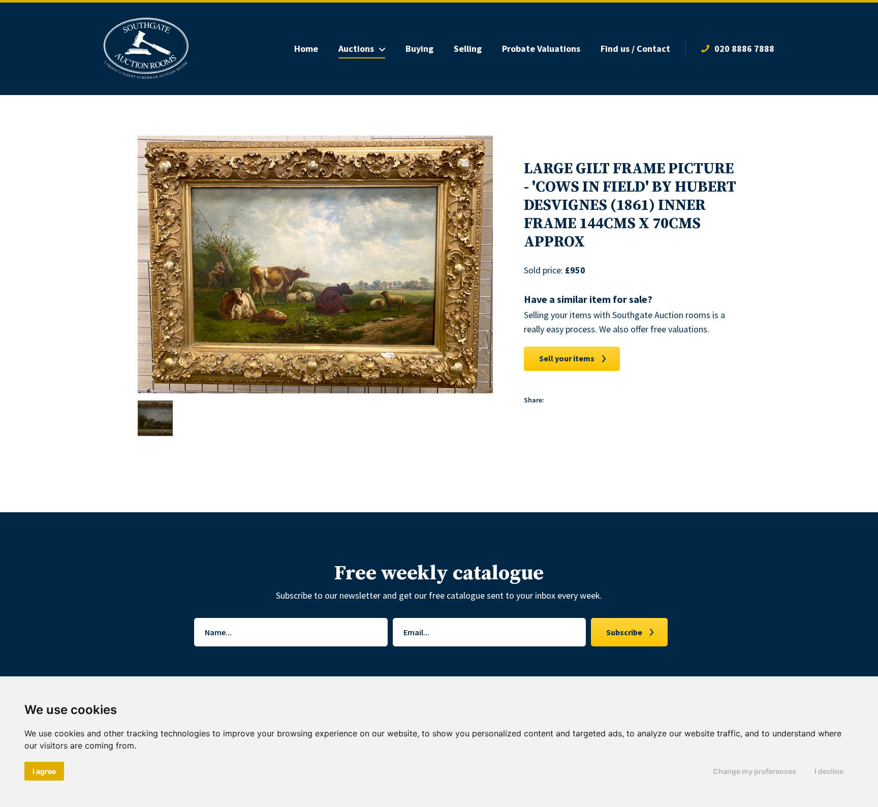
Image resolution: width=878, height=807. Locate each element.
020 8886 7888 (744, 48)
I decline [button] (828, 771)
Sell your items (566, 358)
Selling (468, 48)
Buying (419, 48)
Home (306, 48)
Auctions (356, 48)
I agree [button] (44, 771)
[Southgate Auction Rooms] (146, 49)
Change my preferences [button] (754, 771)
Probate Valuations (541, 48)
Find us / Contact (635, 48)
